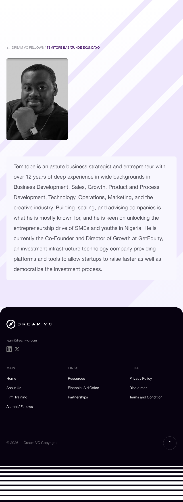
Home (11, 378)
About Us (13, 388)
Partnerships (78, 397)
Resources (76, 378)
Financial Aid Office (83, 388)
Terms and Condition (145, 397)
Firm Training (16, 397)
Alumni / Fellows (19, 406)
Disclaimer (138, 388)
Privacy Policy (140, 378)
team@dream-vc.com (21, 340)
